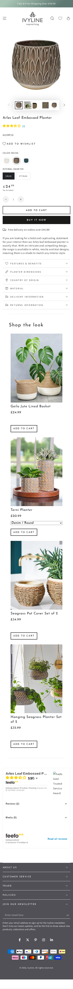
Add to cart (24, 428)
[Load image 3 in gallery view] (36, 105)
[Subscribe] (68, 915)
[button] (52, 18)
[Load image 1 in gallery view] (19, 105)
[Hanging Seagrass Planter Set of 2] (36, 678)
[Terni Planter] (36, 471)
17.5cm (24, 177)
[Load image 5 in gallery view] (54, 105)
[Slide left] (9, 105)
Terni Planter (21, 510)
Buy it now (36, 220)
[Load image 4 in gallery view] (45, 105)
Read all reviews (57, 839)
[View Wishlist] (60, 18)
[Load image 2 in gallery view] (28, 105)
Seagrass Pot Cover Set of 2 (34, 613)
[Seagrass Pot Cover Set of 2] (36, 575)
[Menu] (4, 18)
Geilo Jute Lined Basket (31, 406)
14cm (10, 177)
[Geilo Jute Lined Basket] (36, 368)
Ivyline (30, 967)
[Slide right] (64, 105)
